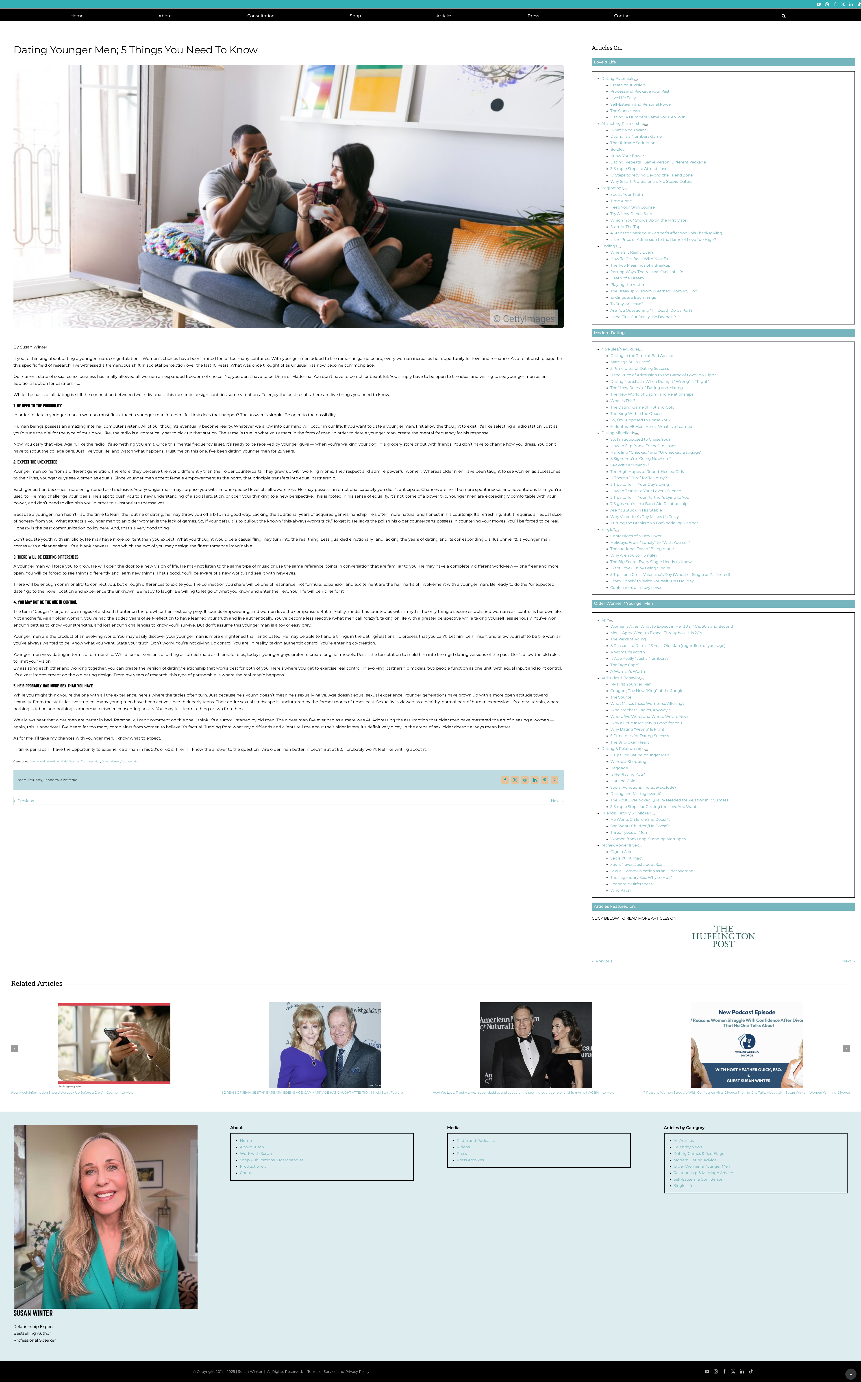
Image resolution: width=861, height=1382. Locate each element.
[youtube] (707, 1371)
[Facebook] (505, 780)
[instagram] (716, 1371)
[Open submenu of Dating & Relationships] (646, 750)
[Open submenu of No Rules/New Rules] (641, 350)
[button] (784, 15)
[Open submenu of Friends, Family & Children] (653, 814)
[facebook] (724, 1371)
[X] (515, 780)
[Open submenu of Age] (611, 621)
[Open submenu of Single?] (617, 530)
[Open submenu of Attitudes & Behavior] (642, 679)
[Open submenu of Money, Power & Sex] (640, 846)
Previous (25, 801)
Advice (34, 761)
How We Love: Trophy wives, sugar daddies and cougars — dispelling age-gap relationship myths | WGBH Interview (523, 1092)
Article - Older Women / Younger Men (75, 761)
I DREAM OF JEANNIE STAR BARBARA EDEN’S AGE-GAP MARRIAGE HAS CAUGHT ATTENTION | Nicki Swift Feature (312, 1092)
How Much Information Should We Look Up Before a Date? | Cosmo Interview (72, 1092)
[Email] (554, 780)
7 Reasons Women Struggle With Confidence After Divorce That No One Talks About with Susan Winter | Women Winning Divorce (747, 1092)
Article (44, 761)
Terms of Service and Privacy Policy (338, 1371)
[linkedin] (742, 1371)
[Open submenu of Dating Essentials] (636, 80)
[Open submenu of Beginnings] (625, 189)
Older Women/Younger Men (120, 761)
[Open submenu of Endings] (619, 247)
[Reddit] (525, 780)
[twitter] (733, 1371)
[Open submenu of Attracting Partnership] (646, 125)
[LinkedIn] (535, 780)
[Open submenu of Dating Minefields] (637, 434)
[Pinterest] (545, 780)
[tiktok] (751, 1371)
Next (555, 801)
